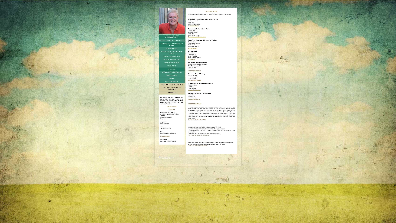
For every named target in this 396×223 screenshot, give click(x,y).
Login (235, 156)
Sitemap (171, 157)
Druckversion (165, 157)
